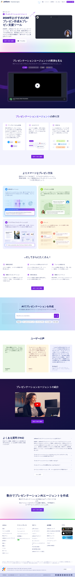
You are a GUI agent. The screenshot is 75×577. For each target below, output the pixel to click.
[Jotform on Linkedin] (60, 575)
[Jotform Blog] (65, 575)
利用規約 (4, 575)
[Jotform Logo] (5, 2)
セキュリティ (22, 575)
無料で (70, 1)
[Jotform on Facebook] (56, 575)
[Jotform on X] (58, 575)
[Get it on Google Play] (67, 529)
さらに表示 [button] (38, 474)
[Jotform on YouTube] (69, 575)
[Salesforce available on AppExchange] (67, 537)
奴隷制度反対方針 (47, 575)
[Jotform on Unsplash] (71, 575)
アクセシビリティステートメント (34, 575)
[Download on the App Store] (67, 533)
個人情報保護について (13, 575)
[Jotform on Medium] (62, 575)
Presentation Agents (15, 1)
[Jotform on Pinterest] (67, 575)
